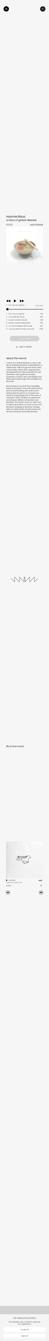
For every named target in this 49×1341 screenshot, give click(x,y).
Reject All (24, 1336)
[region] (24, 1327)
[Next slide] (41, 892)
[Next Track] (22, 302)
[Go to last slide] (7, 892)
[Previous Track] (8, 302)
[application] (24, 304)
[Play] (17, 300)
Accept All (24, 1329)
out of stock (24, 338)
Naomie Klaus (15, 216)
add (40, 880)
